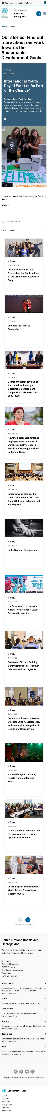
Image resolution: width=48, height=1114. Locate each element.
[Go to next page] (27, 919)
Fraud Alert (6, 1102)
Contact (5, 1095)
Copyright (5, 1098)
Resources (7, 1034)
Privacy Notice (7, 1105)
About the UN (8, 983)
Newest (12, 230)
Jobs (4, 1046)
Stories (5, 1021)
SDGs (4, 998)
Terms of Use (7, 1111)
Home (4, 27)
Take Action (7, 1008)
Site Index (5, 1108)
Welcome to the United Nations (18, 3)
